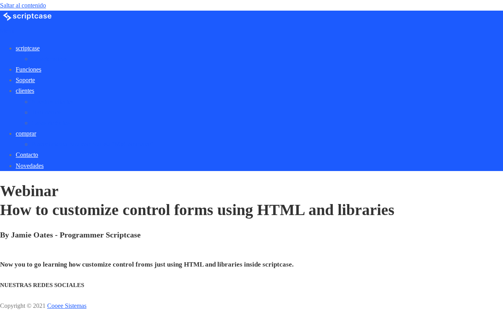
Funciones (28, 69)
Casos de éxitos (50, 123)
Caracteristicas (49, 58)
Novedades (30, 165)
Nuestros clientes (52, 101)
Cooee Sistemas (66, 305)
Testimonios (46, 112)
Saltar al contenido (23, 5)
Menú (7, 31)
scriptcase (28, 48)
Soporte (25, 80)
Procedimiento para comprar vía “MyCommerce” (92, 144)
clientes (25, 90)
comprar (26, 133)
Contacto (27, 154)
